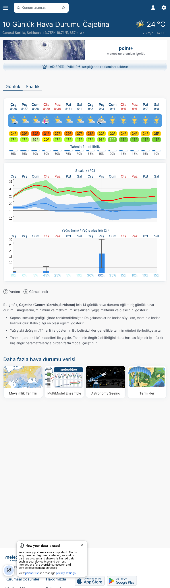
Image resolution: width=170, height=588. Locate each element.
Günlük (13, 86)
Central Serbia (13, 33)
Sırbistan (34, 33)
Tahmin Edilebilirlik (85, 147)
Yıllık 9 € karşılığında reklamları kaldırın (89, 67)
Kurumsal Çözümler (22, 579)
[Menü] (6, 8)
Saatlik (33, 86)
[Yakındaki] (63, 8)
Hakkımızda (56, 579)
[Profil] (153, 7)
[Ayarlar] (163, 7)
